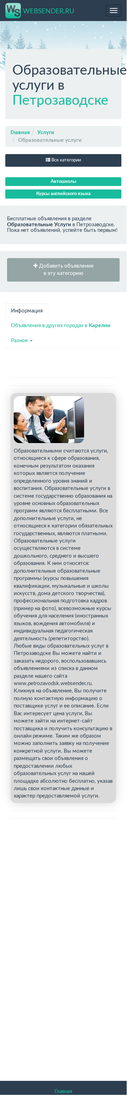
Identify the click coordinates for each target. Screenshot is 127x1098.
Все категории (65, 160)
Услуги (45, 132)
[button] (63, 270)
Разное (20, 340)
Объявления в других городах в (60, 325)
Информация (27, 310)
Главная (20, 132)
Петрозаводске (60, 101)
